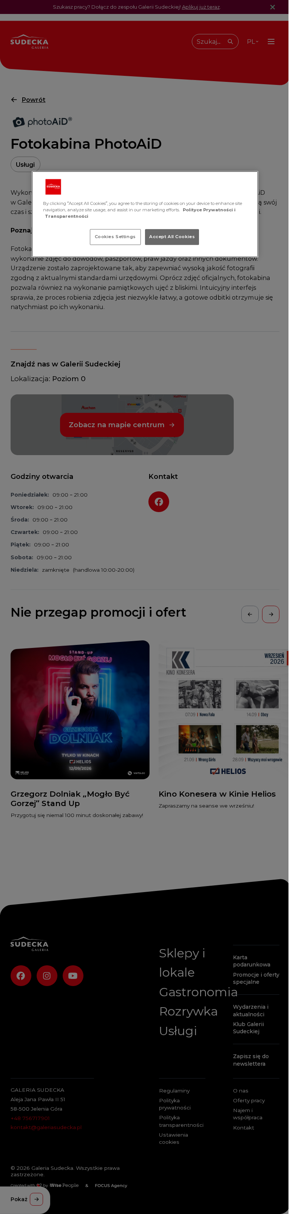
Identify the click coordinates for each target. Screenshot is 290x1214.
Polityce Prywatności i (209, 209)
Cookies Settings (115, 236)
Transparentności (66, 216)
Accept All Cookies (172, 236)
